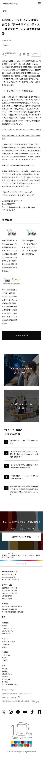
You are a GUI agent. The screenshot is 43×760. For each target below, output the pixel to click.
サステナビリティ (7, 631)
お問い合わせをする (21, 536)
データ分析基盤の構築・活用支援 (12, 612)
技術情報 (5, 652)
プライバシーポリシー (9, 690)
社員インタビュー (7, 674)
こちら (29, 192)
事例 (3, 617)
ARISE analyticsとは (10, 571)
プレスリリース (7, 644)
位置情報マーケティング (9, 588)
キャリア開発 (6, 679)
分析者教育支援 (7, 596)
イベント (5, 647)
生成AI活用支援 (7, 598)
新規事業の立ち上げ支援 (10, 609)
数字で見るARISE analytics (10, 684)
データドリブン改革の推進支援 (12, 607)
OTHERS (4, 660)
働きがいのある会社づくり (10, 580)
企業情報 (5, 622)
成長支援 (5, 676)
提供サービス (7, 585)
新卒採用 (5, 669)
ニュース (10, 553)
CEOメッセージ (7, 628)
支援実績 (5, 603)
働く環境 (5, 682)
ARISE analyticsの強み (9, 577)
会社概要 (5, 626)
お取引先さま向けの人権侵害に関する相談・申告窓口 (18, 702)
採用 (3, 665)
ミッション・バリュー (9, 574)
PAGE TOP (20, 564)
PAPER (4, 658)
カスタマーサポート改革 (10, 590)
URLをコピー (36, 54)
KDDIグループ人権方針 (9, 697)
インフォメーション (8, 642)
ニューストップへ (21, 335)
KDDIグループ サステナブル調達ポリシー (15, 693)
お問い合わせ (6, 633)
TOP (3, 553)
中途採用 (5, 671)
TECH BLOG (6, 655)
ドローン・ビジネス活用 (9, 593)
